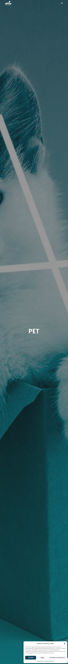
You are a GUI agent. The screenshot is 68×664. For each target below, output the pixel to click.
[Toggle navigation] (62, 3)
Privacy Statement (49, 661)
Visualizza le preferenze (57, 657)
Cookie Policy (40, 661)
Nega (42, 657)
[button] (65, 643)
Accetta (30, 657)
